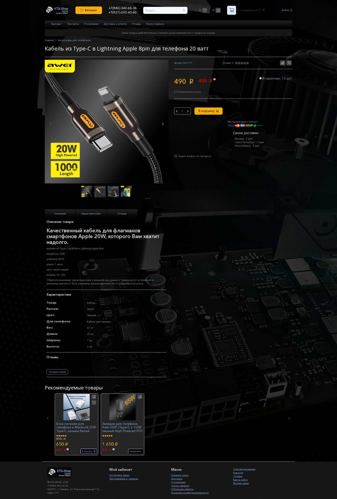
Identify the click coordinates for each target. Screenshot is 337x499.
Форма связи (241, 483)
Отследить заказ (119, 475)
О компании (91, 23)
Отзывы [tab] (122, 213)
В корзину (206, 111)
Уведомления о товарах (123, 478)
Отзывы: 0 (228, 63)
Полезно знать (180, 475)
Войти (285, 10)
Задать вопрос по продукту (194, 156)
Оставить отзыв (57, 371)
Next (163, 123)
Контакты (73, 23)
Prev (50, 123)
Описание (60, 213)
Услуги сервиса (155, 23)
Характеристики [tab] (91, 213)
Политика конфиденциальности (190, 492)
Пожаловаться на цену (189, 91)
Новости (238, 472)
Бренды (56, 23)
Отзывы (136, 23)
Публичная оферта (182, 489)
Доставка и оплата (115, 23)
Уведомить (135, 451)
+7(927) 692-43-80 (122, 12)
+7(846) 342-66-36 (122, 8)
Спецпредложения (244, 469)
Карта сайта (240, 479)
